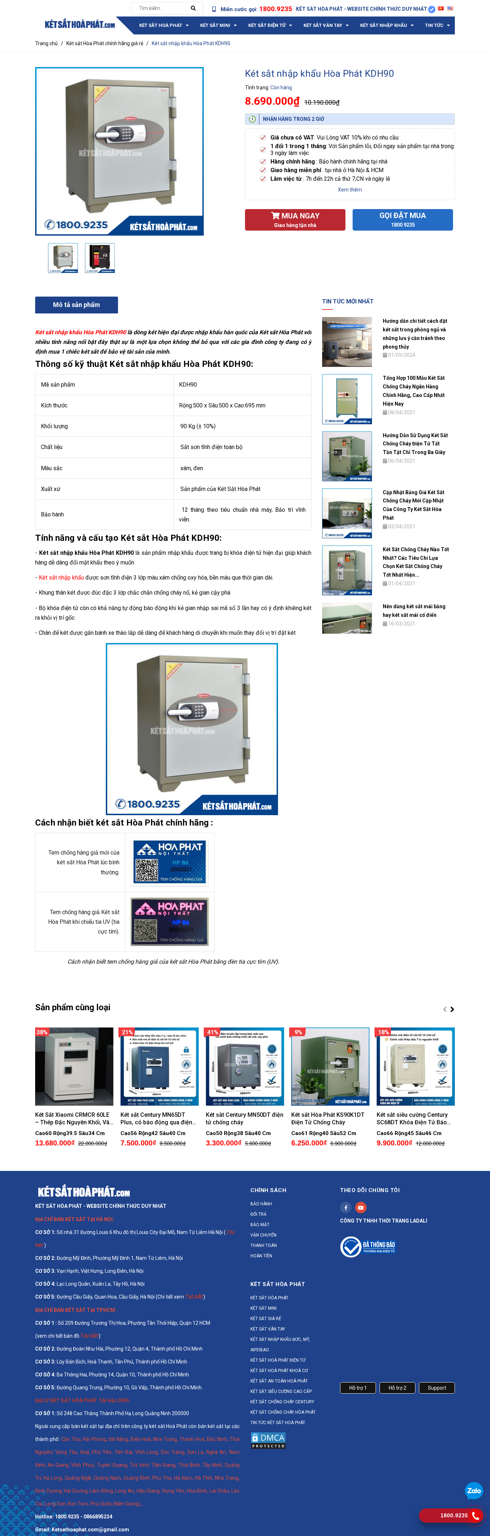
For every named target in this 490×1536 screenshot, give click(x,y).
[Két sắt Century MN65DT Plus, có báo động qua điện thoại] (160, 1066)
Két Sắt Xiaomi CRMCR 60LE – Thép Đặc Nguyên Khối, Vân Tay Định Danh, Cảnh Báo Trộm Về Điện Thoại (74, 1118)
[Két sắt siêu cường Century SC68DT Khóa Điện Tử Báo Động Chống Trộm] (416, 1066)
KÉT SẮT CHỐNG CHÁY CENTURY (282, 1401)
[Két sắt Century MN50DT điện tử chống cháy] (245, 1066)
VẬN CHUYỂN (263, 1235)
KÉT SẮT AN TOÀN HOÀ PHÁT (279, 1381)
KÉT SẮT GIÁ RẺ (265, 1318)
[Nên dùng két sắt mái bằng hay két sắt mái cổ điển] (347, 617)
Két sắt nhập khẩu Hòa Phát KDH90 (80, 332)
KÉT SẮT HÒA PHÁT (269, 1297)
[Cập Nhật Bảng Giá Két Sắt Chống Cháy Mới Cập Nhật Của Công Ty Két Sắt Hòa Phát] (347, 513)
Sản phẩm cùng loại (72, 1007)
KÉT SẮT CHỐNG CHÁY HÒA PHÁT (283, 1412)
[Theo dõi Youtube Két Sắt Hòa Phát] (361, 1207)
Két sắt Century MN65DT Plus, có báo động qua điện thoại (156, 1118)
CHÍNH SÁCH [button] (268, 1190)
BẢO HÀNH (261, 1203)
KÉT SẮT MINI (263, 1308)
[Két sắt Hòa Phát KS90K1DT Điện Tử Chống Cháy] (330, 1066)
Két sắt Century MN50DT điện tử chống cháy (244, 1118)
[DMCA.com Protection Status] (268, 1440)
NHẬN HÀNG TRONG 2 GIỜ (293, 119)
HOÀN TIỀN (261, 1255)
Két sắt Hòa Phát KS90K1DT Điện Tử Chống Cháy (327, 1118)
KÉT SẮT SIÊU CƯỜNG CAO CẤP (281, 1391)
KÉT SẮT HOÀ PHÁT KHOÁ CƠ (279, 1370)
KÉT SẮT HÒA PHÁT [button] (277, 1284)
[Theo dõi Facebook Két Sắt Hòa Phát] (346, 1207)
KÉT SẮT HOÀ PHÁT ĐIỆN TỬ (277, 1360)
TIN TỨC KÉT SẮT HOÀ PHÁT (277, 1422)
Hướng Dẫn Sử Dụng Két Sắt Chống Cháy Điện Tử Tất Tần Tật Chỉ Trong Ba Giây (415, 444)
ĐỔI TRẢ (258, 1214)
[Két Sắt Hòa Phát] (83, 1190)
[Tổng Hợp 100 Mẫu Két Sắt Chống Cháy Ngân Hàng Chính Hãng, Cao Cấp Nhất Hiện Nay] (347, 399)
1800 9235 (403, 225)
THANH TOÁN (263, 1245)
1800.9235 (275, 9)
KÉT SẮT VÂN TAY (267, 1329)
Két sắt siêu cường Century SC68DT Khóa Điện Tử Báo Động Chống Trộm (412, 1118)
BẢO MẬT (259, 1224)
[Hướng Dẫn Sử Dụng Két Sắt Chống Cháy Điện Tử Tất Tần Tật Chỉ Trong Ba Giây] (347, 456)
